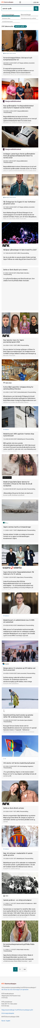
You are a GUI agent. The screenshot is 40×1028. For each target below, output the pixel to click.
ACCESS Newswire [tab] (7, 21)
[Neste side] (20, 969)
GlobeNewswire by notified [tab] (28, 18)
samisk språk (19, 26)
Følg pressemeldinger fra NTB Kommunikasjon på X (17, 1010)
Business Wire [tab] (6, 18)
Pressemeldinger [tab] (8, 15)
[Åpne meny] (20, 2)
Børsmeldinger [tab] (26, 15)
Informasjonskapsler (8, 1013)
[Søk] (36, 8)
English (8, 1021)
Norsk (3, 1021)
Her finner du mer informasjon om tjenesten (15, 989)
